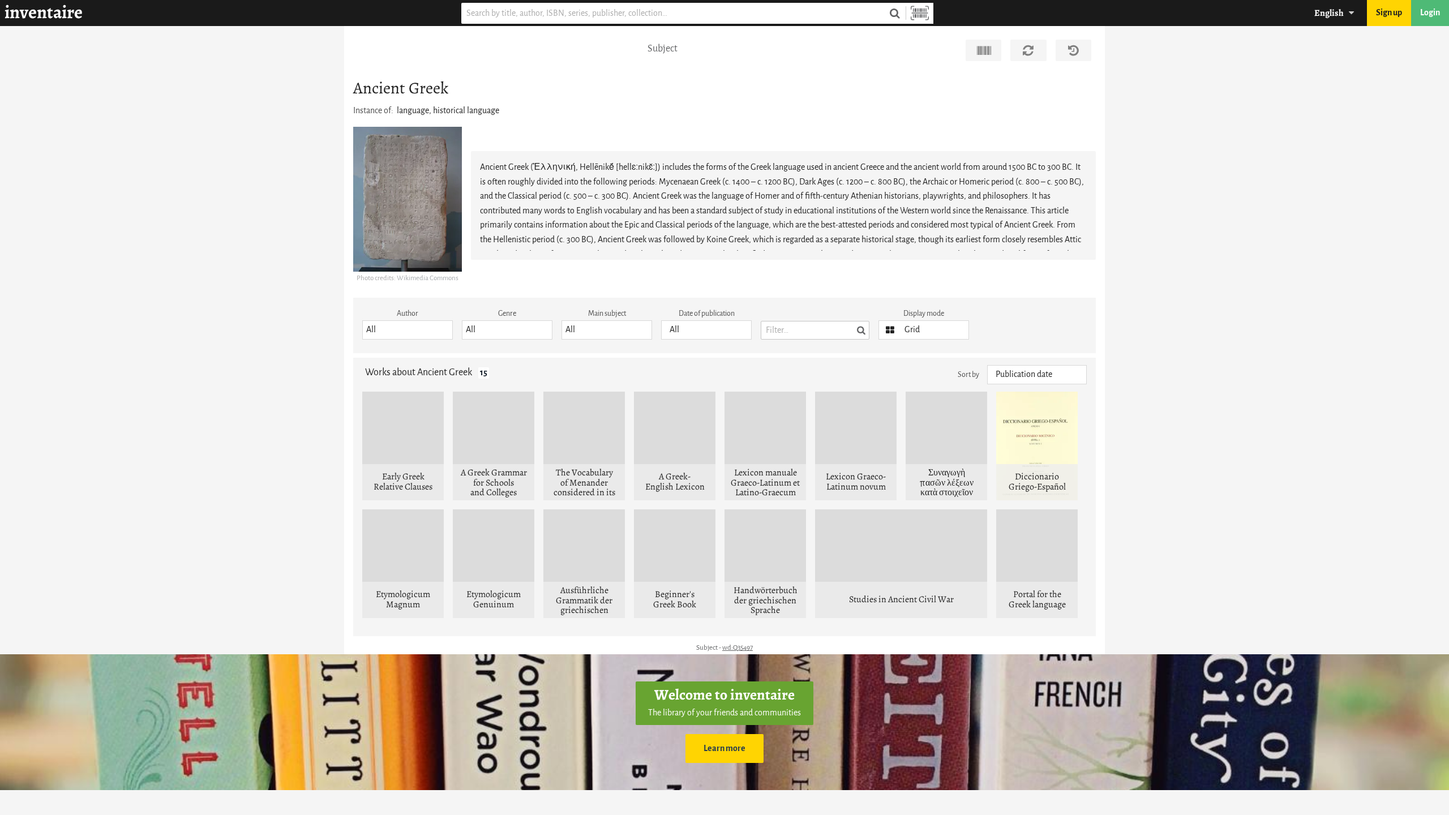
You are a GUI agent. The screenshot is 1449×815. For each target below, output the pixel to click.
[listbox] (407, 330)
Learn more (724, 748)
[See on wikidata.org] (983, 50)
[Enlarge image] (407, 199)
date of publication (707, 313)
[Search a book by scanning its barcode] (919, 13)
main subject (607, 313)
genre (507, 313)
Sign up (1389, 12)
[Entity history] (1073, 50)
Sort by (968, 374)
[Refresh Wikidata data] (1028, 50)
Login (1430, 12)
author (407, 313)
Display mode (923, 313)
